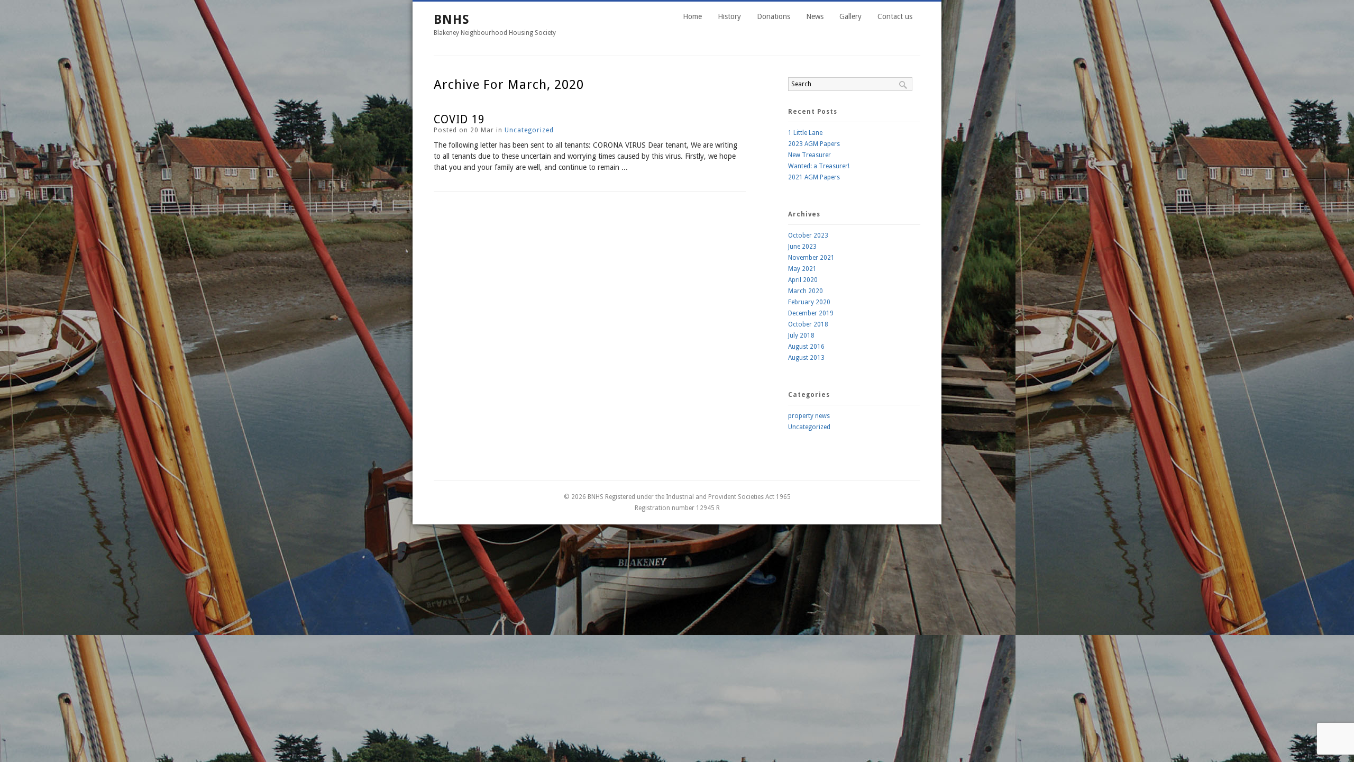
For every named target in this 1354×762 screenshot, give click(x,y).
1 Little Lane (805, 133)
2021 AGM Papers (814, 177)
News (815, 16)
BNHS (452, 19)
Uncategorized (529, 130)
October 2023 (808, 235)
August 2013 (806, 357)
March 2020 (805, 291)
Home (692, 16)
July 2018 (801, 335)
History (729, 16)
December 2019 (811, 313)
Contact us (894, 16)
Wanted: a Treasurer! (818, 166)
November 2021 (811, 257)
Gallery (850, 16)
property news (809, 416)
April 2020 (803, 280)
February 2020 (809, 302)
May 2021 (802, 269)
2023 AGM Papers (814, 144)
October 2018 (808, 324)
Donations (773, 16)
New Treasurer (809, 155)
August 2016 (806, 346)
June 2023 (802, 246)
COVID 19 (459, 119)
